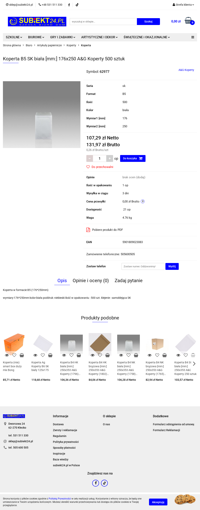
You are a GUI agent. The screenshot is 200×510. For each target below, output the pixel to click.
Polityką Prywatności (60, 498)
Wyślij (172, 266)
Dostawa (58, 424)
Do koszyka (130, 158)
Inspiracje (59, 453)
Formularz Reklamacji (166, 430)
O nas (106, 424)
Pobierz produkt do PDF (107, 230)
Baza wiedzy (60, 459)
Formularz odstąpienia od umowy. (174, 424)
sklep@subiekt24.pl (20, 441)
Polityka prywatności (66, 441)
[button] (60, 416)
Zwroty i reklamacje (65, 430)
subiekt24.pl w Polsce (66, 465)
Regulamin (59, 436)
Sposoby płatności (64, 447)
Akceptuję (158, 502)
